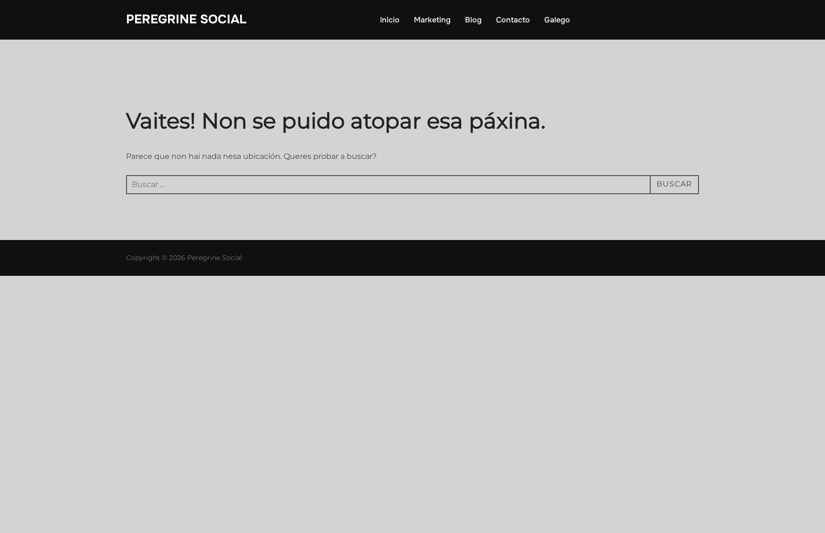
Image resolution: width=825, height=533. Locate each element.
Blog (473, 20)
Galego (557, 20)
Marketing (432, 20)
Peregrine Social (186, 19)
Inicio (390, 20)
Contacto (513, 20)
